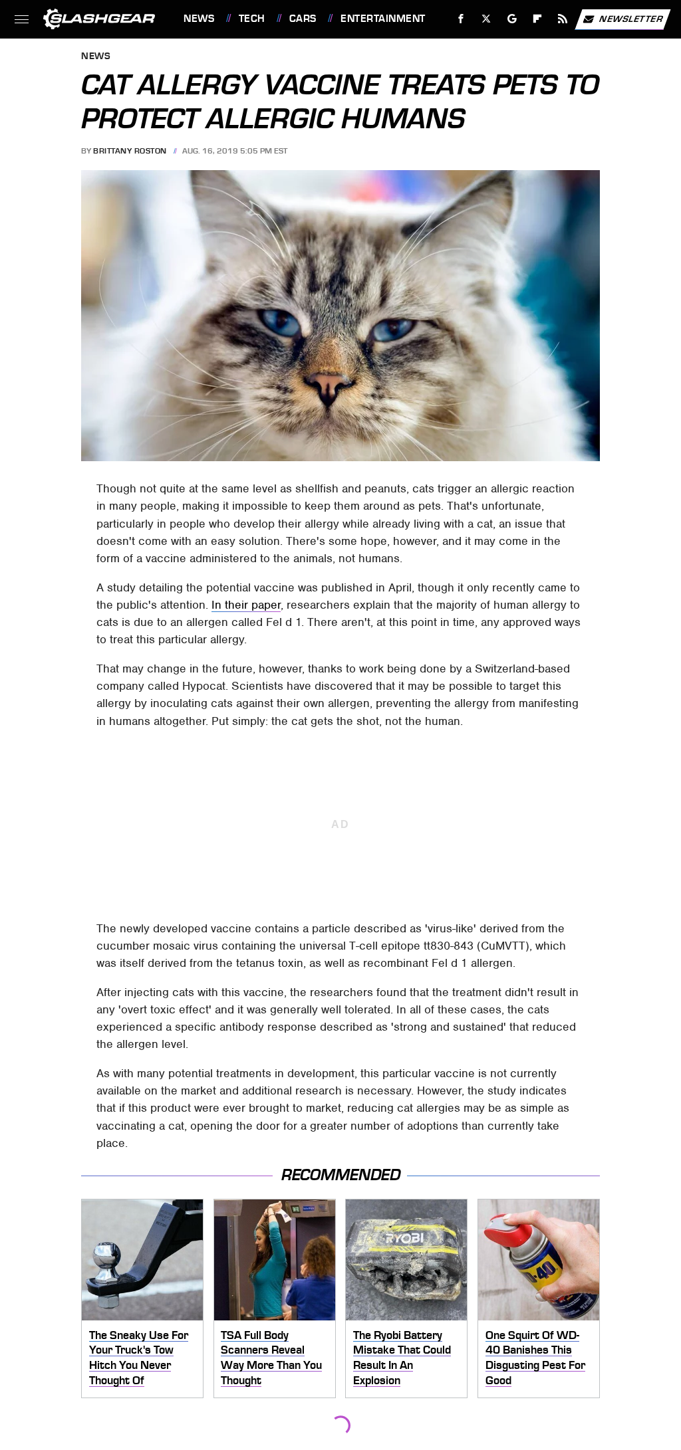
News (199, 19)
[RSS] (563, 19)
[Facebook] (461, 19)
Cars (303, 19)
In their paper (246, 604)
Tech (252, 19)
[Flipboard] (537, 19)
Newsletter (631, 18)
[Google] (512, 19)
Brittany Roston (130, 150)
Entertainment (382, 19)
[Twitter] (486, 19)
